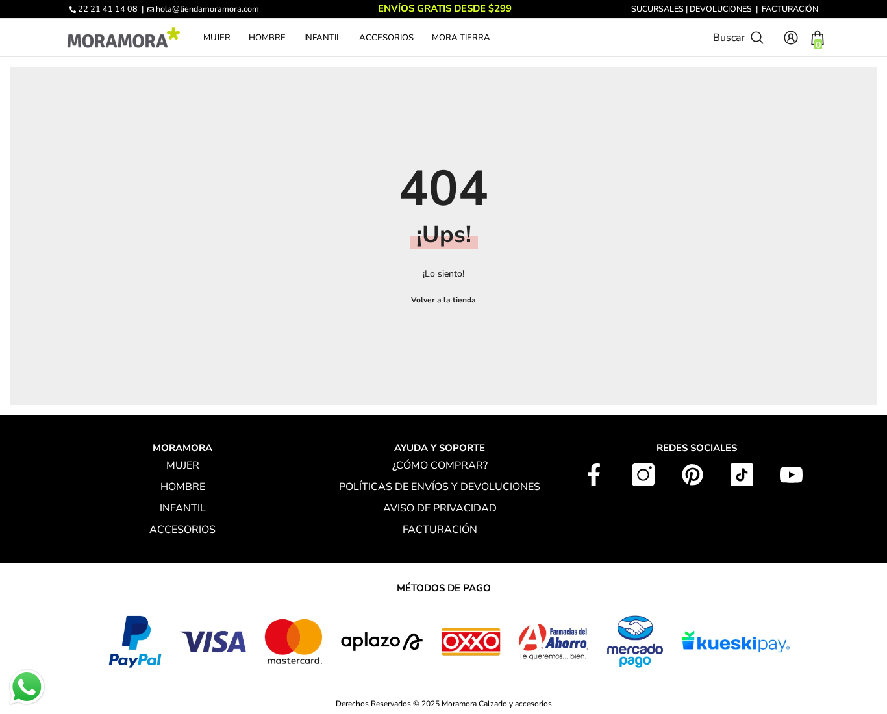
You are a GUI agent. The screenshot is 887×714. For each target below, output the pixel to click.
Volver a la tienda (443, 300)
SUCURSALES (657, 8)
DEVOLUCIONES (721, 8)
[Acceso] (790, 37)
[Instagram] (643, 475)
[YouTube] (791, 475)
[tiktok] (742, 475)
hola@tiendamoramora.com (207, 8)
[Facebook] (594, 475)
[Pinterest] (692, 475)
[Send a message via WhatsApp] (26, 687)
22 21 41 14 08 (108, 8)
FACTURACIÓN (790, 8)
